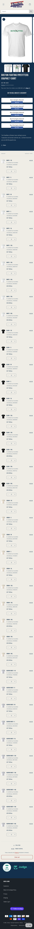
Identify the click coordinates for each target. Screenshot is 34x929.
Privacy (5, 894)
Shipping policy (14, 925)
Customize (6, 886)
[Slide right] (32, 69)
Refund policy (22, 925)
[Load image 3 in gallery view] (26, 68)
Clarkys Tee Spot (10, 922)
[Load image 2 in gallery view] (17, 68)
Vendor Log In (6, 901)
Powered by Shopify (18, 922)
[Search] (31, 11)
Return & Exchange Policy (9, 890)
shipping (17, 852)
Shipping (3, 85)
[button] (3, 4)
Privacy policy (28, 922)
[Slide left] (2, 69)
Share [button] (4, 145)
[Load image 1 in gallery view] (8, 68)
